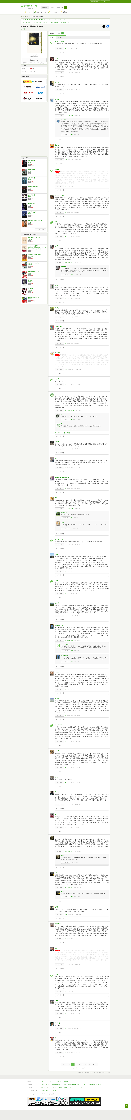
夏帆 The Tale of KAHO (34, 237)
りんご (63, 414)
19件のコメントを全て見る (62, 432)
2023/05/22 (78, 1028)
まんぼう (57, 99)
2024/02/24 (78, 689)
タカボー (57, 603)
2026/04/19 (77, 115)
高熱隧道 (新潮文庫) (33, 186)
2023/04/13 (77, 1052)
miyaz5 (57, 554)
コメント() (70, 48)
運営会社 (44, 1084)
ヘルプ (44, 1087)
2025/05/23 (78, 369)
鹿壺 (56, 285)
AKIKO (57, 58)
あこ (56, 814)
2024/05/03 (77, 593)
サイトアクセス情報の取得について (92, 1084)
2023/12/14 (77, 782)
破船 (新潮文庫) (31, 195)
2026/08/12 (77, 48)
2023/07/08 (77, 1013)
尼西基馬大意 (59, 625)
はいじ (57, 580)
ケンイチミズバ (65, 644)
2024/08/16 (77, 467)
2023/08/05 (77, 964)
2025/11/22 (78, 262)
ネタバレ (60, 37)
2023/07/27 (77, 991)
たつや (57, 792)
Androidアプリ (45, 1090)
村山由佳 (30, 290)
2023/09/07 (78, 851)
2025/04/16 (77, 384)
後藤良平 (57, 169)
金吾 (56, 907)
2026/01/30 (77, 186)
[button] (65, 7)
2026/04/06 (78, 159)
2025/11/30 (77, 236)
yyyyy (57, 441)
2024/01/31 (77, 715)
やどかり (57, 352)
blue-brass (58, 326)
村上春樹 (30, 239)
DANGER (30, 288)
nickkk (57, 751)
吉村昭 (29, 162)
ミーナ (57, 672)
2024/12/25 (78, 410)
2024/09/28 (77, 448)
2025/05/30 (77, 343)
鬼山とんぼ (64, 512)
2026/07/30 (77, 72)
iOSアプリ (54, 1090)
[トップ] (21, 16)
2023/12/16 (77, 767)
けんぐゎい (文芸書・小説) (34, 254)
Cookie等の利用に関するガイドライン (72, 1084)
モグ (56, 458)
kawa (56, 837)
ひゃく (57, 974)
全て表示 (52, 37)
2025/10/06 (77, 298)
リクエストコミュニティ (76, 1087)
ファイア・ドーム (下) (33, 263)
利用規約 (66, 1081)
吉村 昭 (26, 16)
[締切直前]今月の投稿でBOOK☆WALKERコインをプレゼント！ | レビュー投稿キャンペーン (45, 20)
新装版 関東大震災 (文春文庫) (35, 220)
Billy (56, 872)
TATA (56, 497)
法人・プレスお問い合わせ (60, 1087)
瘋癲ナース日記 (59, 41)
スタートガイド (57, 1081)
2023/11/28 (77, 804)
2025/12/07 (77, 212)
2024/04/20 (77, 615)
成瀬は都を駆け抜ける (33, 297)
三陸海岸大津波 (31, 203)
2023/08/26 (78, 914)
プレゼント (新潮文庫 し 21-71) (35, 246)
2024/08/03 (77, 488)
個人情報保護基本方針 (54, 1084)
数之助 (57, 82)
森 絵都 (29, 273)
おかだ (57, 145)
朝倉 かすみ (30, 256)
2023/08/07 (77, 938)
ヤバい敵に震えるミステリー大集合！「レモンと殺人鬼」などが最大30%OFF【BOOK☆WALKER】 (47, 22)
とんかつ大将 (59, 539)
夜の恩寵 (30, 280)
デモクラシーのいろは (33, 271)
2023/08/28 (78, 887)
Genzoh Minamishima (62, 477)
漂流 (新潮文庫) (31, 169)
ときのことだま (59, 195)
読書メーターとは (46, 1081)
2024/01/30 (77, 741)
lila (56, 221)
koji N (57, 379)
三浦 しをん (30, 281)
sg (56, 948)
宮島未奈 (30, 298)
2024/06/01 (77, 544)
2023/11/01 (77, 827)
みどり (57, 308)
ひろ (56, 777)
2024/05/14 (78, 571)
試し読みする (34, 60)
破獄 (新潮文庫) (31, 178)
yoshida (57, 246)
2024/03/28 (77, 640)
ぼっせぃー (58, 724)
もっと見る (41, 229)
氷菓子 (57, 698)
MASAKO (58, 924)
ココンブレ (58, 1023)
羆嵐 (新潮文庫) (31, 161)
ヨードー (57, 1038)
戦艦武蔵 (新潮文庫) (33, 212)
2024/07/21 (78, 508)
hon (56, 394)
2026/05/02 (77, 89)
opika (56, 1000)
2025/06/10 (77, 317)
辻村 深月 (30, 264)
